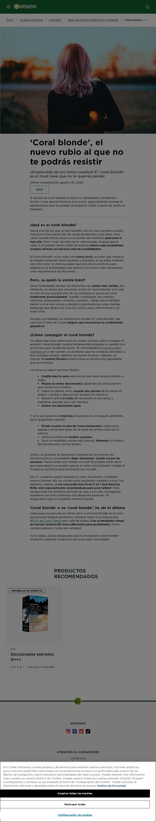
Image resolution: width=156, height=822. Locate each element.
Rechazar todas (74, 804)
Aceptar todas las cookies (75, 793)
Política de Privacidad (111, 785)
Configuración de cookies (75, 814)
